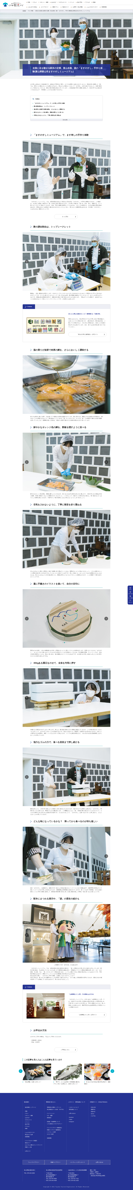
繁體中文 (93, 1109)
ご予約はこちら (65, 1049)
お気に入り (28, 1151)
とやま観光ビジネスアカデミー (54, 1123)
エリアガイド (44, 7)
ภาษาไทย (93, 1116)
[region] (79, 3)
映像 (26, 1128)
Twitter (70, 1119)
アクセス (27, 1126)
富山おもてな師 (29, 1134)
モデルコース (28, 1119)
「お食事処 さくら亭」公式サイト (87, 1014)
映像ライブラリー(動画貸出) (54, 1129)
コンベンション (51, 1113)
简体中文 (93, 1111)
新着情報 (104, 7)
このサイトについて (74, 1107)
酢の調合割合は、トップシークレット (44, 106)
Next (106, 170)
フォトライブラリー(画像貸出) (54, 1127)
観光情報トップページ (30, 1107)
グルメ (26, 1113)
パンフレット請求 (51, 1132)
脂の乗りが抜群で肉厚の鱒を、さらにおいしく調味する (49, 109)
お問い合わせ (72, 1113)
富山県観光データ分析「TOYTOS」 (55, 1109)
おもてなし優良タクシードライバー (33, 1145)
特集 (26, 1111)
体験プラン (55, 7)
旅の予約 (27, 1124)
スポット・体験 (29, 1115)
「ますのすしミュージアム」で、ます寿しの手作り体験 (49, 103)
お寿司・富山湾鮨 (77, 7)
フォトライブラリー (33, 1162)
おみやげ (27, 1117)
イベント (27, 1122)
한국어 (92, 1113)
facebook (71, 1117)
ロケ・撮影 (49, 1115)
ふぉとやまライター (92, 7)
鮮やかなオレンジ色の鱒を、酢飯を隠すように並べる (49, 112)
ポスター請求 (50, 1134)
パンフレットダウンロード (77, 1162)
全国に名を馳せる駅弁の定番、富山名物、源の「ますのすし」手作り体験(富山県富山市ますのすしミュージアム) (62, 10)
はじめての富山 (32, 7)
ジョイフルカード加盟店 (31, 1140)
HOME (24, 10)
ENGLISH (93, 1107)
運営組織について (73, 1109)
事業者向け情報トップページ (54, 1107)
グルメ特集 (30, 10)
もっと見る (65, 216)
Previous (27, 170)
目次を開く (65, 119)
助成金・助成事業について (53, 1121)
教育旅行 (49, 1117)
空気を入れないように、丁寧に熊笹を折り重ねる (47, 115)
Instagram (71, 1121)
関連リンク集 (28, 1147)
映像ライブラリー (55, 1162)
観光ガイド (65, 7)
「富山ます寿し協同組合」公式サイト (87, 334)
